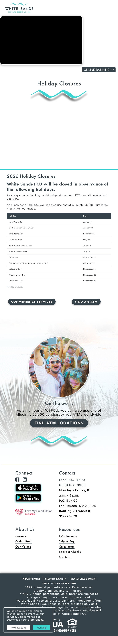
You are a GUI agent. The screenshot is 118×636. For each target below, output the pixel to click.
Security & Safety (55, 578)
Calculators (67, 546)
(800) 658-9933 (72, 485)
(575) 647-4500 (72, 480)
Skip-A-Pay (78, 541)
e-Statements (68, 536)
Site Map (65, 557)
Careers (20, 536)
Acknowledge (18, 627)
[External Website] (34, 512)
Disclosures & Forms (83, 578)
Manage (41, 627)
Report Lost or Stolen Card (59, 583)
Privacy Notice (31, 578)
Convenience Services (32, 302)
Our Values (23, 546)
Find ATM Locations (59, 423)
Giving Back (23, 541)
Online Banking (97, 70)
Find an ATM (86, 302)
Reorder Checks (81, 552)
